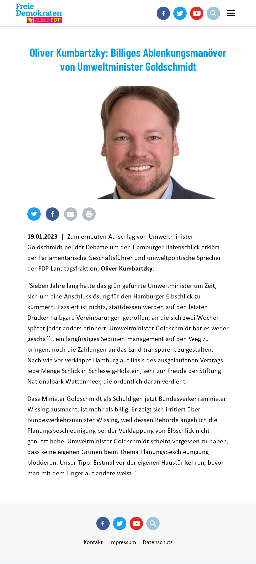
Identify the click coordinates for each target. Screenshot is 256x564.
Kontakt (93, 542)
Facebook (163, 23)
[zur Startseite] (39, 13)
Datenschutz (158, 542)
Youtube (196, 23)
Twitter (180, 23)
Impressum (122, 542)
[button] (34, 219)
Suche (213, 23)
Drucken (96, 212)
